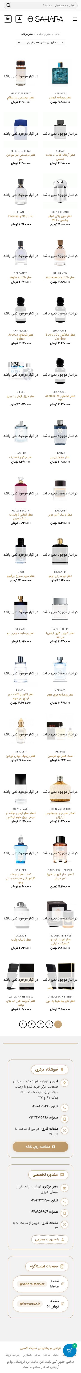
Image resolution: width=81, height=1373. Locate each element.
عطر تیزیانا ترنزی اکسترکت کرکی (60, 942)
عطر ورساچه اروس (60, 98)
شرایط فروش (12, 1355)
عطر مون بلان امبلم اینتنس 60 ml (60, 218)
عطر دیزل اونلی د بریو (21, 396)
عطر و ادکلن (44, 34)
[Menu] (75, 19)
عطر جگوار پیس (60, 457)
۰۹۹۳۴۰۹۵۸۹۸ (38, 1117)
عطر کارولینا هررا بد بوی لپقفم (21, 1003)
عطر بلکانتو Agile (21, 278)
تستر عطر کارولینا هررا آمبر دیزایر (60, 876)
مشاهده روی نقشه (38, 1146)
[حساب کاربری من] (19, 19)
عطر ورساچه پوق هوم (60, 695)
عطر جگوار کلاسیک (20, 457)
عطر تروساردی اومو (60, 576)
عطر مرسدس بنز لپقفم (20, 98)
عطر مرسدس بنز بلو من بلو (21, 157)
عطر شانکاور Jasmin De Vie (60, 398)
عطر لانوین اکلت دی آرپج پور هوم (21, 696)
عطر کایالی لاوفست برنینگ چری (21, 517)
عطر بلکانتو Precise (20, 216)
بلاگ (37, 1355)
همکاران (27, 1355)
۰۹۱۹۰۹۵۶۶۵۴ (39, 1211)
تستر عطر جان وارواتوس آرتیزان (60, 815)
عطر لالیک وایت (21, 940)
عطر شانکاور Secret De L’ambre (60, 337)
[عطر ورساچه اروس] (60, 72)
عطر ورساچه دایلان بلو (20, 634)
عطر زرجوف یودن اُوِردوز (21, 756)
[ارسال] (8, 5)
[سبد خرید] (8, 19)
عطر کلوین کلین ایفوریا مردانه (60, 635)
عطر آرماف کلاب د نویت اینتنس (60, 157)
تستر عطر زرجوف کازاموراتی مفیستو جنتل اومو (20, 878)
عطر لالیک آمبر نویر (60, 515)
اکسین (24, 1348)
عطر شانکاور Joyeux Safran (21, 337)
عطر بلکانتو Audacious (60, 278)
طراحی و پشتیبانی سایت (44, 1348)
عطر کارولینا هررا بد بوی (60, 1001)
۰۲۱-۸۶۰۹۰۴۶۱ (41, 1106)
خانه (57, 34)
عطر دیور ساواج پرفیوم (21, 576)
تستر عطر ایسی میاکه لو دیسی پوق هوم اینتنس (21, 815)
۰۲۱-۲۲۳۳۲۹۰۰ (40, 1200)
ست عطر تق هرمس (60, 756)
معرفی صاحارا (51, 1355)
